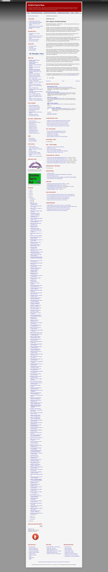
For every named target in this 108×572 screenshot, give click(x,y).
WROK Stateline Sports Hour (52, 549)
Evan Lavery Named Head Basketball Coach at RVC (56, 98)
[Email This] (49, 77)
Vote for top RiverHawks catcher (36, 381)
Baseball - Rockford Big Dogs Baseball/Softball (34, 61)
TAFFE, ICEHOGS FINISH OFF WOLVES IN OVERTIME (35, 435)
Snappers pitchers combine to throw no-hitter (55, 152)
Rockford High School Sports (36, 12)
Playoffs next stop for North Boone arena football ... (36, 470)
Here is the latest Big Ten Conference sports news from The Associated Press (61, 195)
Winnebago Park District (33, 114)
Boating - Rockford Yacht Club (34, 75)
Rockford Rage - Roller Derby (34, 21)
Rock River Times (32, 553)
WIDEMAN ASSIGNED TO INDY (52, 189)
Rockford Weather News (69, 550)
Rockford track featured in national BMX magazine (36, 509)
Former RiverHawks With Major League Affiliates (35, 448)
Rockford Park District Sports (34, 109)
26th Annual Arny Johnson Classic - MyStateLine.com (36, 506)
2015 (30, 191)
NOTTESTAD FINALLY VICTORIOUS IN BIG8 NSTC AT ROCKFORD (59, 174)
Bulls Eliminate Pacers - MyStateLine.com (34, 273)
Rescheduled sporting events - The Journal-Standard (36, 359)
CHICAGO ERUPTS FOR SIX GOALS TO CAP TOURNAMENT (58, 186)
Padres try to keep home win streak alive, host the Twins (57, 199)
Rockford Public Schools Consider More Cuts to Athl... (36, 293)
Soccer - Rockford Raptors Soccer (35, 95)
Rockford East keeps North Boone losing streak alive (36, 421)
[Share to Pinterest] (53, 77)
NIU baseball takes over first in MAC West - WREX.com (35, 298)
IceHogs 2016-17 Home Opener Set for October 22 (56, 132)
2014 (30, 193)
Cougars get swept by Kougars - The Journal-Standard (36, 393)
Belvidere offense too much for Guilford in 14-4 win (35, 243)
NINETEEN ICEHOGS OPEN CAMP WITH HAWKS (56, 183)
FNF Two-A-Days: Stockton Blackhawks (54, 149)
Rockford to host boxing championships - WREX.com (35, 229)
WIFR (30, 556)
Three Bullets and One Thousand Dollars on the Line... (36, 296)
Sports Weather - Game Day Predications (72, 556)
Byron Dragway (32, 138)
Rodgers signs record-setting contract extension (55, 146)
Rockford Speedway (32, 139)
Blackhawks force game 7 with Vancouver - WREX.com (35, 306)
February (32, 517)
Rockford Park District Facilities (34, 152)
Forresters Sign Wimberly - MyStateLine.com (35, 216)
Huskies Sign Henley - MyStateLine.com (34, 204)
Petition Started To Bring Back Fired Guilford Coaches (56, 162)
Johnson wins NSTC (50, 173)
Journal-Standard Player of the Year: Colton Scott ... (35, 369)
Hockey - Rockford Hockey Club (34, 84)
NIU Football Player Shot (34, 494)
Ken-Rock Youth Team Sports (34, 106)
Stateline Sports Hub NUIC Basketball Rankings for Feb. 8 (61, 108)
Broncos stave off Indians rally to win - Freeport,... (36, 206)
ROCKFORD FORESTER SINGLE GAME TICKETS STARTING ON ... (36, 258)
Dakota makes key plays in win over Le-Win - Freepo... (35, 308)
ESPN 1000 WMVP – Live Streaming (53, 546)
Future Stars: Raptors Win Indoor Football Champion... (36, 347)
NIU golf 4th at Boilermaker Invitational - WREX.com (35, 303)
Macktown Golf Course (33, 127)
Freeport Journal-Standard (34, 550)
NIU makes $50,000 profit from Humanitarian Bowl (35, 326)
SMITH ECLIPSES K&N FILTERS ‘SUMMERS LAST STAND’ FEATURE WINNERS (61, 177)
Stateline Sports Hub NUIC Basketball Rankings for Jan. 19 (57, 158)
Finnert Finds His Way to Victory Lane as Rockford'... (35, 442)
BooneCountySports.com (33, 548)
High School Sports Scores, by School (36, 35)
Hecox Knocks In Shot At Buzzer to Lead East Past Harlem (57, 160)
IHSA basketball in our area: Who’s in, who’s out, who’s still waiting (59, 205)
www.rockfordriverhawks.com (72, 74)
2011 (30, 197)
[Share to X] (51, 77)
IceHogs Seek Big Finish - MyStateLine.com (34, 457)
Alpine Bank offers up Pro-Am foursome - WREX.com (35, 511)
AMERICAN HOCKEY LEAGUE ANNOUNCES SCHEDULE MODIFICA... (35, 406)
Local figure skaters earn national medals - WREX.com (36, 288)
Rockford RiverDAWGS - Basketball (35, 22)
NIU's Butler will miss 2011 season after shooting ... (36, 323)
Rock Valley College (32, 48)
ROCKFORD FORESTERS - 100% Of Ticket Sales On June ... (36, 253)
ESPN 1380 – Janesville (51, 548)
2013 (30, 194)
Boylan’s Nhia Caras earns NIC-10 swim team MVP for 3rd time (58, 207)
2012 (30, 196)
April (31, 202)
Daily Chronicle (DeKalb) (33, 549)
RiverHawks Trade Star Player (35, 408)
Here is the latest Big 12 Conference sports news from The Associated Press (60, 87)
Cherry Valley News (68, 548)
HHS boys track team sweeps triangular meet (35, 278)
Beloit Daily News (32, 546)
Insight (72, 12)
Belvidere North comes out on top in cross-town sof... (36, 261)
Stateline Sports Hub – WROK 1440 (54, 107)
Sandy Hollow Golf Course (33, 130)
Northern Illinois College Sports (50, 12)
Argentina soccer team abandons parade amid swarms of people (57, 92)
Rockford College (32, 50)
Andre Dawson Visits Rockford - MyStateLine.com (35, 401)
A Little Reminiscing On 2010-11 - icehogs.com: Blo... (36, 352)
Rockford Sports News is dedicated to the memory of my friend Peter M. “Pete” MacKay (53, 561)
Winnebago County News (69, 552)
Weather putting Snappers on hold (36, 332)
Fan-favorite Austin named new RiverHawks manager (35, 460)
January (31, 519)
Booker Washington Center (34, 105)
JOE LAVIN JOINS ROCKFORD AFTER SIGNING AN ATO (35, 451)
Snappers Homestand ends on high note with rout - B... (36, 354)
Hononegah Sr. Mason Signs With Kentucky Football (36, 383)
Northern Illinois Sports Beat (34, 39)
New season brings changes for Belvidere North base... (35, 388)
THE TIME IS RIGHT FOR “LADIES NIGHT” (55, 178)
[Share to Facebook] (52, 77)
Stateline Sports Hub (32, 554)
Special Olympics (32, 110)
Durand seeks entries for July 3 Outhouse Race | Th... (35, 339)
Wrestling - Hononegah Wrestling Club (36, 100)
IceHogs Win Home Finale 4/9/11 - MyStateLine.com (36, 446)
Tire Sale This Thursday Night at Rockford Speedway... (36, 472)
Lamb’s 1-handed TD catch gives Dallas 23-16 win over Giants (58, 125)
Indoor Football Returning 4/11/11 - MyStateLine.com (36, 423)
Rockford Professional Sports (63, 12)
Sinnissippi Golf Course (33, 131)
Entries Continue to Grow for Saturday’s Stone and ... (35, 462)
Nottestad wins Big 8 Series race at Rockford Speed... (36, 364)
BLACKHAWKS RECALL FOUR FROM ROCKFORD (35, 425)
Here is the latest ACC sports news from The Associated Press (58, 198)
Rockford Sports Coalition (33, 40)
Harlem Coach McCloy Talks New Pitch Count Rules (56, 161)
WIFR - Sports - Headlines (52, 97)
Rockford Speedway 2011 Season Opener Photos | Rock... (36, 286)
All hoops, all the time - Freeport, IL (36, 437)
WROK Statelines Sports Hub (52, 552)
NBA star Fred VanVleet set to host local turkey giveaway (57, 210)
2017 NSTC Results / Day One (52, 175)
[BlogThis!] (50, 77)
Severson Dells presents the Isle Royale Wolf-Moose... (36, 496)
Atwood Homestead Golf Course (35, 122)
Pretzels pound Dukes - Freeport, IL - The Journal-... (36, 492)
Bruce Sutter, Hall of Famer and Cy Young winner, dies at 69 (58, 124)
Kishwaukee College (32, 46)
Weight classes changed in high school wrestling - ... (35, 255)
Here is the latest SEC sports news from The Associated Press (58, 197)
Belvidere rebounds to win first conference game (35, 328)
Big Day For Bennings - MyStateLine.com (34, 226)
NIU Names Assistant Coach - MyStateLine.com (35, 485)
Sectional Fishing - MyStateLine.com (33, 318)
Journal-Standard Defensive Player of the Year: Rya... (36, 372)
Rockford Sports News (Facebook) (71, 553)
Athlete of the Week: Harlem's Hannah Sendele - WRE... (35, 337)
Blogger (74, 564)
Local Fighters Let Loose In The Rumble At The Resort (35, 367)
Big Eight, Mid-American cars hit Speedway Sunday (35, 377)
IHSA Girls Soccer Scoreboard (52, 133)
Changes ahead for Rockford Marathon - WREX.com (35, 465)
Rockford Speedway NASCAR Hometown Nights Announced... (36, 316)
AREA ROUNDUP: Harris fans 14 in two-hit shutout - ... (36, 240)
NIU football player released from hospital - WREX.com (36, 335)
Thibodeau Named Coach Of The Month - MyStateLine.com (36, 403)
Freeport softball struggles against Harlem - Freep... (36, 219)
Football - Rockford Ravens (34, 80)
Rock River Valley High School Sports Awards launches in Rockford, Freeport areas (62, 206)
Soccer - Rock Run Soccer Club (34, 93)
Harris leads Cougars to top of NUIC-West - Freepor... (35, 311)
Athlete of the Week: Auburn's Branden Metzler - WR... (35, 245)
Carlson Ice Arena (32, 146)
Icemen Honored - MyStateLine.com (33, 281)
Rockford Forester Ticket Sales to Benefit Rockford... (36, 430)
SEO (38, 530)
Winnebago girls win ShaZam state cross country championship (58, 209)
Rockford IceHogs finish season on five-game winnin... (36, 428)
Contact (76, 12)
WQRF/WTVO (31, 557)
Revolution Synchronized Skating (36, 235)
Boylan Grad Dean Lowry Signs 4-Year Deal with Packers (57, 136)
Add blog (29, 531)
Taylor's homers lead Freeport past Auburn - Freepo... (36, 413)
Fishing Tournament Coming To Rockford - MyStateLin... (35, 268)
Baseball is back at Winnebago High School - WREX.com (35, 398)
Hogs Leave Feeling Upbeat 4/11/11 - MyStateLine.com (35, 418)
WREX (30, 558)
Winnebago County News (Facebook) (71, 554)
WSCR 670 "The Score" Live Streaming (54, 553)
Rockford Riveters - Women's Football (36, 26)
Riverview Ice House (32, 151)
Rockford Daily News (68, 549)
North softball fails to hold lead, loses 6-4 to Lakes (35, 374)
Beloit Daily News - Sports (52, 86)
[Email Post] (47, 77)
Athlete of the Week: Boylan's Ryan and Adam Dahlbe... (36, 467)
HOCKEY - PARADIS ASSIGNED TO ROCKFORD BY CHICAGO (36, 480)
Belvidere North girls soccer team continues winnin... (36, 266)
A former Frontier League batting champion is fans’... (36, 501)
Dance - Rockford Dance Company (35, 79)
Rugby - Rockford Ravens (33, 87)
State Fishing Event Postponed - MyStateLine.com (36, 224)
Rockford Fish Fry (68, 546)
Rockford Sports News (36, 4)
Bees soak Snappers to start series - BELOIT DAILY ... (36, 276)
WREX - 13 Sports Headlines (52, 103)
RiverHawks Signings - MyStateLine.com (34, 271)
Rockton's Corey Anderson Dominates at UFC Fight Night (57, 150)
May (31, 200)
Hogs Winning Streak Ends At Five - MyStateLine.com (36, 514)
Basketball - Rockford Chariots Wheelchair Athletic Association (34, 70)
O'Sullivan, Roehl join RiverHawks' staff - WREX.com (36, 344)
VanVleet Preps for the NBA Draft (53, 135)
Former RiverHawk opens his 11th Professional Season (36, 477)
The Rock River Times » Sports (53, 91)
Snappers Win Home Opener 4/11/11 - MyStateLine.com (35, 416)
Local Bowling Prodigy (34, 455)
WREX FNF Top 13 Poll (51, 148)
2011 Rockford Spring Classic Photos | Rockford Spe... (35, 349)
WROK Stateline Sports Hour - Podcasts (54, 550)
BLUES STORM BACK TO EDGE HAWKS (54, 187)
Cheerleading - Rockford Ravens (35, 76)
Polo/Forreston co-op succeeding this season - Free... (36, 250)
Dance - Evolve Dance (33, 77)
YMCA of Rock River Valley (34, 115)
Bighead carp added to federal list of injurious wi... (36, 342)
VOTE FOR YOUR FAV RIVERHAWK (34, 499)
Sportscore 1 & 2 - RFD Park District (35, 156)
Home (28, 12)
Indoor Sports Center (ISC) (34, 147)
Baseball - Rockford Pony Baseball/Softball (33, 63)
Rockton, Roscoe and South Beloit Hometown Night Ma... (36, 221)
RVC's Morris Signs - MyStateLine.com (33, 248)
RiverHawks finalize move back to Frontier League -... (36, 487)
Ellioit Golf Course (32, 123)
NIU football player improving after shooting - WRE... (36, 453)
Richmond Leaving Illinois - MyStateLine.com (35, 482)
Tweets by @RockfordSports (33, 15)
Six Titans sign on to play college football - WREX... (36, 490)
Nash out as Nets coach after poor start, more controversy (57, 123)
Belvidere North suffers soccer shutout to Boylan (35, 238)
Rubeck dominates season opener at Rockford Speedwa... (36, 301)
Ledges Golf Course (32, 126)
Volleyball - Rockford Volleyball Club (35, 98)
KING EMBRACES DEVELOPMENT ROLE (54, 185)
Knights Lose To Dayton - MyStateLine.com (34, 321)
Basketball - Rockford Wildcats (34, 73)
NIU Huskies (31, 47)
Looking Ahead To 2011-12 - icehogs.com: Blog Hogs (35, 214)
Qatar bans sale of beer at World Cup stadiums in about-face (58, 121)
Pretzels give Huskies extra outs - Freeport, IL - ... (36, 231)
